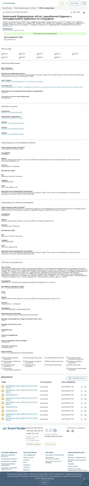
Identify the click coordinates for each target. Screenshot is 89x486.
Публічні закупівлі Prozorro (8, 455)
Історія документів (78, 378)
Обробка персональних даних (77, 460)
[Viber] (46, 431)
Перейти (4, 92)
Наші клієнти (28, 457)
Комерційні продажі (9, 461)
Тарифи (71, 464)
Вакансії (26, 470)
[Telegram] (55, 431)
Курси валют (73, 466)
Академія (26, 465)
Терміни (26, 467)
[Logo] (9, 3)
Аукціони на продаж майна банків (9, 468)
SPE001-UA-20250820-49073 (12, 128)
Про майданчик (29, 455)
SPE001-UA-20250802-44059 (12, 123)
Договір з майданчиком (77, 457)
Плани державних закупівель (8, 464)
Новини (26, 460)
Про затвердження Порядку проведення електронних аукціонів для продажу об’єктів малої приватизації (42, 87)
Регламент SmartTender (55, 455)
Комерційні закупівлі (9, 459)
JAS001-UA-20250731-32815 (12, 118)
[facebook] (72, 431)
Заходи (70, 455)
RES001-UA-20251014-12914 (11, 112)
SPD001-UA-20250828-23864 (12, 134)
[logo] (14, 428)
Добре (44, 482)
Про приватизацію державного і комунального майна (22, 81)
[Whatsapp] (50, 431)
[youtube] (68, 431)
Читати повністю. (47, 478)
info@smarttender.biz (53, 436)
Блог (25, 462)
